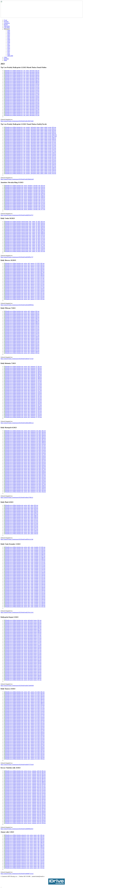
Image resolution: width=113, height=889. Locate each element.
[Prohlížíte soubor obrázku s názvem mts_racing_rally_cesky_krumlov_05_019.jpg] (24, 574)
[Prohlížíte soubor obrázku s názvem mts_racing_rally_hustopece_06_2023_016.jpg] (25, 453)
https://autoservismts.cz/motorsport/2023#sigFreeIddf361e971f (17, 215)
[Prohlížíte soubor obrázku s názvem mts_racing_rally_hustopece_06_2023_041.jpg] (25, 490)
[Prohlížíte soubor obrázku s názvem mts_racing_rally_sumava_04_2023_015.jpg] (24, 712)
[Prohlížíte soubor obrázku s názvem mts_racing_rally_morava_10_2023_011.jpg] (24, 278)
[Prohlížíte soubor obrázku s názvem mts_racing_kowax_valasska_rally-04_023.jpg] (25, 803)
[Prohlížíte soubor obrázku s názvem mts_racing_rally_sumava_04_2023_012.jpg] (24, 708)
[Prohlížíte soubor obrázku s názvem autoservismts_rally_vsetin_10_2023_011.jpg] (24, 236)
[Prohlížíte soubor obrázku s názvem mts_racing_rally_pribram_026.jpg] (21, 348)
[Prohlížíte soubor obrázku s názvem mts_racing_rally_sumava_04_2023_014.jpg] (24, 711)
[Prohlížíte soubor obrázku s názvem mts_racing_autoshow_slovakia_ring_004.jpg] (24, 190)
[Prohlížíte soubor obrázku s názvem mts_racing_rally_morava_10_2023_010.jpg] (24, 276)
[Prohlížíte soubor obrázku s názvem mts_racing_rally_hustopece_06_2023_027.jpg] (25, 469)
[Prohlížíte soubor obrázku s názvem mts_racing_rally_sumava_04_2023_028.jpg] (24, 732)
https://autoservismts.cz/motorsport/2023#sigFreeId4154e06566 (17, 685)
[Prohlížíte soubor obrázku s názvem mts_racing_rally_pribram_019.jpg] (21, 338)
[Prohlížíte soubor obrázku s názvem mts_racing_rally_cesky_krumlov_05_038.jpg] (24, 602)
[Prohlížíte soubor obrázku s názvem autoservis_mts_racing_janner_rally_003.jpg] (24, 838)
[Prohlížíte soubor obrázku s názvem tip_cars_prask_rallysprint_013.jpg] (21, 88)
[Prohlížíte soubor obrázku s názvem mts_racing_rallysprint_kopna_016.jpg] (22, 642)
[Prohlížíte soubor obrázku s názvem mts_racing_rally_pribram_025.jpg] (21, 347)
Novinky (6, 21)
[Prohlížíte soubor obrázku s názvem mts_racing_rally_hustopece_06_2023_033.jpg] (25, 478)
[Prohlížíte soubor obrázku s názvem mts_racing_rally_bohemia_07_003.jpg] (23, 369)
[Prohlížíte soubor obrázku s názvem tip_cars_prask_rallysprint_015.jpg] (21, 91)
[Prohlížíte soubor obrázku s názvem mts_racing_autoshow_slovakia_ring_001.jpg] (24, 185)
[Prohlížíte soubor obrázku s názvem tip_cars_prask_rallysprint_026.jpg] (21, 107)
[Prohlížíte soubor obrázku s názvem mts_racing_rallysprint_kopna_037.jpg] (22, 674)
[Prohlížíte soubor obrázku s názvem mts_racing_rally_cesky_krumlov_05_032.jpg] (24, 593)
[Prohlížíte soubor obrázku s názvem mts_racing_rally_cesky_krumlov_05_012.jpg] (24, 563)
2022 (8, 36)
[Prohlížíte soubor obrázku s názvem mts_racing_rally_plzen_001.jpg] (21, 505)
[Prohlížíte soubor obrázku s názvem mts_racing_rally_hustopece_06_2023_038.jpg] (25, 485)
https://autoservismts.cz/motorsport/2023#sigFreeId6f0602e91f (17, 828)
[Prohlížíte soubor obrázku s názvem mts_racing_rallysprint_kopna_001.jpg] (22, 620)
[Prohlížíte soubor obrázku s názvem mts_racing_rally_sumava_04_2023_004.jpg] (24, 696)
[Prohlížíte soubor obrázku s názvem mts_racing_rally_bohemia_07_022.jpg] (23, 397)
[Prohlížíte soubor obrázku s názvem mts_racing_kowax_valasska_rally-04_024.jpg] (25, 805)
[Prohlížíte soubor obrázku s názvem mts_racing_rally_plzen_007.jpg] (21, 514)
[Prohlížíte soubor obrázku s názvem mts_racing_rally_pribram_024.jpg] (21, 345)
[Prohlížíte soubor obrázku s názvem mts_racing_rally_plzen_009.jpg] (21, 517)
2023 (8, 35)
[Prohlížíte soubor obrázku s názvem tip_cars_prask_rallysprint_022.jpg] (21, 102)
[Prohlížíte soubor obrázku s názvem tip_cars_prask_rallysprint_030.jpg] (21, 113)
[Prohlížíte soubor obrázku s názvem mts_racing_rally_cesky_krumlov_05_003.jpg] (24, 550)
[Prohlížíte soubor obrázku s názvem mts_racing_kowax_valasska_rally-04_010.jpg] (25, 784)
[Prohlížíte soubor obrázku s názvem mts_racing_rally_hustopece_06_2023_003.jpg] (25, 433)
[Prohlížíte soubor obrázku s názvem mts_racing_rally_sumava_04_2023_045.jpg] (24, 757)
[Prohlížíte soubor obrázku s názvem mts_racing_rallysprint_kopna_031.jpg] (22, 665)
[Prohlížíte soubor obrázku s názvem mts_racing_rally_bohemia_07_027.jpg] (23, 405)
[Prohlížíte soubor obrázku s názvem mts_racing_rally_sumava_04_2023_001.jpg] (24, 692)
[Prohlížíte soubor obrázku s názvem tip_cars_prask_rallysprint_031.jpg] (21, 115)
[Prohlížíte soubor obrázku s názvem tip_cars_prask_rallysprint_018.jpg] (21, 96)
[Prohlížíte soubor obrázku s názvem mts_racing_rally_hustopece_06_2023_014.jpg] (25, 450)
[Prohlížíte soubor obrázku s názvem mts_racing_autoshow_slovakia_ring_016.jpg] (24, 208)
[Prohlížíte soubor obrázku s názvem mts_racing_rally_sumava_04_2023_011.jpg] (24, 706)
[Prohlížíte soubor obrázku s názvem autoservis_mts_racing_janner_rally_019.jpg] (24, 862)
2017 (8, 44)
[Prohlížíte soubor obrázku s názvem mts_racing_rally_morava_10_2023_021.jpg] (24, 293)
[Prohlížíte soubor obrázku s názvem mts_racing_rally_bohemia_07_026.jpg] (23, 403)
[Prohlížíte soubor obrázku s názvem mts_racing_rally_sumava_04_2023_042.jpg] (24, 753)
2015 (8, 47)
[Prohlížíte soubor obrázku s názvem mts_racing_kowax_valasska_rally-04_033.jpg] (25, 818)
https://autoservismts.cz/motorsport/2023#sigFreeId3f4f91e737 (17, 257)
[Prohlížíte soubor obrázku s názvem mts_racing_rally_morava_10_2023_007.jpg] (24, 272)
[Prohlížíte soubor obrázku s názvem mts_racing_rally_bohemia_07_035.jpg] (23, 417)
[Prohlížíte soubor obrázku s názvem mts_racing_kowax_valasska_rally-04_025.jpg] (25, 806)
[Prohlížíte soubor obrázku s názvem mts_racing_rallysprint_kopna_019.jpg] (22, 647)
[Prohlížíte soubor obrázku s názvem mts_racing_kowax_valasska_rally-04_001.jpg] (25, 771)
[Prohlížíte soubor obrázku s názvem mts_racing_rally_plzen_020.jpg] (21, 533)
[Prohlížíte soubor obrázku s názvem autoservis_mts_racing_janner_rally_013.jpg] (24, 853)
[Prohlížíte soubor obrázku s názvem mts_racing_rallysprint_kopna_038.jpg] (22, 675)
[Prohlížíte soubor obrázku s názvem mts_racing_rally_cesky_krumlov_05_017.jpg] (24, 571)
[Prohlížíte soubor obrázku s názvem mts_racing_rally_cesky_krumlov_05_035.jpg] (24, 597)
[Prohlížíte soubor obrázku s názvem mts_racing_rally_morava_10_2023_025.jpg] (24, 299)
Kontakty (6, 58)
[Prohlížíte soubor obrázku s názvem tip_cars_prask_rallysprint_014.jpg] (21, 90)
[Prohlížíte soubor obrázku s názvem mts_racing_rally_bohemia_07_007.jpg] (23, 375)
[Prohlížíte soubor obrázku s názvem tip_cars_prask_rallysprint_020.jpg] (21, 99)
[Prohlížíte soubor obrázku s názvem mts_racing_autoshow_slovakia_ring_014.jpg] (24, 205)
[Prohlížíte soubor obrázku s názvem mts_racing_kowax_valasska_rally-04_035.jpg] (25, 821)
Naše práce (7, 26)
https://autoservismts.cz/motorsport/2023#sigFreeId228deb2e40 (17, 179)
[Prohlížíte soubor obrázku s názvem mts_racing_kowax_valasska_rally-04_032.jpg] (25, 817)
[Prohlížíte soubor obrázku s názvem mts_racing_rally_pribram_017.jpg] (21, 335)
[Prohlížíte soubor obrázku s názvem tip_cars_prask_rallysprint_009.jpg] (21, 82)
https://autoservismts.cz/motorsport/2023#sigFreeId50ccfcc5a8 (17, 539)
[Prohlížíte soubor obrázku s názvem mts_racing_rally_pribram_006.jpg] (21, 318)
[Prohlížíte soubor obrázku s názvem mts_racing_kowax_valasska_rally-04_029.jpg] (25, 812)
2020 (8, 39)
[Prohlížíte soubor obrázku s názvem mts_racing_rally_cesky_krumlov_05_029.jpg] (24, 588)
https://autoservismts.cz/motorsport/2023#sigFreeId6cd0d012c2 (17, 423)
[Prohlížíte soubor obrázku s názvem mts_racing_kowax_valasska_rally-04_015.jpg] (25, 791)
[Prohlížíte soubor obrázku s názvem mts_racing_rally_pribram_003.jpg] (21, 314)
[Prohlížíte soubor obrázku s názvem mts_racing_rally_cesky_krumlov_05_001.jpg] (24, 547)
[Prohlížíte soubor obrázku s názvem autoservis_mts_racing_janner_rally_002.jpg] (24, 836)
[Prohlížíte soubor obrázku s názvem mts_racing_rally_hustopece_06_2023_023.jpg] (25, 463)
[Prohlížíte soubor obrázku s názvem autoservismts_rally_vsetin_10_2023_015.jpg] (24, 242)
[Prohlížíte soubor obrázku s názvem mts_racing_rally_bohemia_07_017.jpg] (23, 390)
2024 (8, 33)
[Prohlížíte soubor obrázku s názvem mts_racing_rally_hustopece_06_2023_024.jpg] (25, 465)
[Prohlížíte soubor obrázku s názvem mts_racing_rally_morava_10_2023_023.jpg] (24, 296)
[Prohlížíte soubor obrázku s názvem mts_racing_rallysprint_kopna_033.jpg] (22, 668)
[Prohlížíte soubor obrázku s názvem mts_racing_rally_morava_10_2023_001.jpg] (24, 263)
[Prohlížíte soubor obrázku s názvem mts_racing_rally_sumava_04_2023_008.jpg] (24, 702)
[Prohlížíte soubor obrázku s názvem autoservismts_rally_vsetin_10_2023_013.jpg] (24, 239)
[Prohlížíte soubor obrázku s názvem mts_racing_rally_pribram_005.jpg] (21, 317)
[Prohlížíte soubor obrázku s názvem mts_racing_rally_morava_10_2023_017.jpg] (24, 287)
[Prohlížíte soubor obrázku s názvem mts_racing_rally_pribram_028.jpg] (21, 351)
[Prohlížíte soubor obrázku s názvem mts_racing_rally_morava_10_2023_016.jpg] (24, 285)
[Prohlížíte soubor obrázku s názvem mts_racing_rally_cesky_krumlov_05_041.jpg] (24, 606)
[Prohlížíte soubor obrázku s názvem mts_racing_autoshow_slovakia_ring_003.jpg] (24, 188)
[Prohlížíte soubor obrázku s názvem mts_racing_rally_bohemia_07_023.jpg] (23, 399)
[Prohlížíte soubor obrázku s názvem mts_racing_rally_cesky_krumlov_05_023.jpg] (24, 580)
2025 (8, 32)
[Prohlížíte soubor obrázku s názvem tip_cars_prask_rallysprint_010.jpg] (21, 84)
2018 (8, 42)
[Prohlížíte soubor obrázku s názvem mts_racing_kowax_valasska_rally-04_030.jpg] (25, 814)
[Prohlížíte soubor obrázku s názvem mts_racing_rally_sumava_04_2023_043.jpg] (24, 754)
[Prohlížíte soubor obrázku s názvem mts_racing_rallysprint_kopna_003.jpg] (22, 623)
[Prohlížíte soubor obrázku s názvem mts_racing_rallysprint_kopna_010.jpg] (22, 633)
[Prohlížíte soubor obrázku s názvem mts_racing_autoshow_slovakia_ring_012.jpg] (24, 202)
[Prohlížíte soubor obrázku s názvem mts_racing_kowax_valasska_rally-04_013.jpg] (25, 789)
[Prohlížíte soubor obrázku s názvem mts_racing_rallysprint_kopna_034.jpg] (22, 669)
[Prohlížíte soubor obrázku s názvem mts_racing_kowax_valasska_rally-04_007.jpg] (25, 780)
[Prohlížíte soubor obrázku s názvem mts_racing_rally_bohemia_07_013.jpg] (23, 384)
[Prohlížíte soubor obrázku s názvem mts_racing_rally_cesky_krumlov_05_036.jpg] (24, 599)
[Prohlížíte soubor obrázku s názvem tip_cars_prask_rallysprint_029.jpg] (21, 112)
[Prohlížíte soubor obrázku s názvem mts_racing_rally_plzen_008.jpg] (21, 515)
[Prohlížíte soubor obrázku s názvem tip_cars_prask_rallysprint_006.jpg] (21, 78)
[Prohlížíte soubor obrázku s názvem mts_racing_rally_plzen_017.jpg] (21, 529)
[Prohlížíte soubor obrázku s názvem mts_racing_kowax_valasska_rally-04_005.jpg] (25, 777)
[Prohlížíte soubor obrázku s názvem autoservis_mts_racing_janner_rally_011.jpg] (24, 850)
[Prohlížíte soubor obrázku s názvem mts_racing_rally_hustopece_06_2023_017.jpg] (25, 454)
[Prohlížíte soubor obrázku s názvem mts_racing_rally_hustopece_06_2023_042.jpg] (25, 491)
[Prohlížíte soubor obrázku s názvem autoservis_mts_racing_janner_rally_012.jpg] (24, 851)
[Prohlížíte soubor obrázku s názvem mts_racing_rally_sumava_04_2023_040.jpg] (24, 750)
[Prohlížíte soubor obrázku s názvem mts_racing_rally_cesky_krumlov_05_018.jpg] (24, 572)
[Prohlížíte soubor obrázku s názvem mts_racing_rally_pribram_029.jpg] (21, 353)
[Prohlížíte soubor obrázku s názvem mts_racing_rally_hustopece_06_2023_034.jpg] (25, 479)
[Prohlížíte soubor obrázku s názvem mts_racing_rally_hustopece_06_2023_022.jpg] (25, 462)
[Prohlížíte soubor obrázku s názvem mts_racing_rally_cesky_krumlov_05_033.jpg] (24, 594)
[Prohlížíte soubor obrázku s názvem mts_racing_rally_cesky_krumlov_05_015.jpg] (24, 568)
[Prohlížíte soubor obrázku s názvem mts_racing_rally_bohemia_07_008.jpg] (23, 377)
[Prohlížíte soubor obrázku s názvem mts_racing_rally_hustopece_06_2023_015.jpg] (25, 451)
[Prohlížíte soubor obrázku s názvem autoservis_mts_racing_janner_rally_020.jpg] (24, 863)
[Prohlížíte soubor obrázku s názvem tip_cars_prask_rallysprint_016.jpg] (21, 93)
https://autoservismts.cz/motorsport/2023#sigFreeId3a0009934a (17, 305)
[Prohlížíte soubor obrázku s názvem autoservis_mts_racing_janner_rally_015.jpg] (24, 856)
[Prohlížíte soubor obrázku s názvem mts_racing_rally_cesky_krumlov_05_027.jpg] (24, 586)
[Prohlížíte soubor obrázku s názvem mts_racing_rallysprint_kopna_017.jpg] (22, 644)
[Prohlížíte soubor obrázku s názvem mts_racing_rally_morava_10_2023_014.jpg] (24, 282)
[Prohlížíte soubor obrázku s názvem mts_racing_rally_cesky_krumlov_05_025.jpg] (24, 583)
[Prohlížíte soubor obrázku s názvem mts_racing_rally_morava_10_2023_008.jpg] (24, 274)
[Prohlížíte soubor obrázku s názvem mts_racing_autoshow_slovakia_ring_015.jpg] (24, 206)
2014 (8, 48)
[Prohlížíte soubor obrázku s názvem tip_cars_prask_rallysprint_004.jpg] (21, 75)
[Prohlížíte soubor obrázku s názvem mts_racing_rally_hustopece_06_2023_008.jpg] (25, 441)
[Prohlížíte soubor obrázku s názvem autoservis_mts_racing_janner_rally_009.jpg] (24, 847)
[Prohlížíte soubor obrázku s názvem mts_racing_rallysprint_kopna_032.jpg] (22, 666)
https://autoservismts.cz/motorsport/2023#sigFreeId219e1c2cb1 (17, 612)
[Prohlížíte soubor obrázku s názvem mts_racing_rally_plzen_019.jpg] (21, 532)
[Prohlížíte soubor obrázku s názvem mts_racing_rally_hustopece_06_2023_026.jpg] (25, 468)
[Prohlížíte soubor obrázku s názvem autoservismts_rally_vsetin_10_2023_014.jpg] (24, 241)
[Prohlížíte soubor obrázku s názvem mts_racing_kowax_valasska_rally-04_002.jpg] (25, 772)
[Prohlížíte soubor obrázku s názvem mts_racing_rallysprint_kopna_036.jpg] (22, 672)
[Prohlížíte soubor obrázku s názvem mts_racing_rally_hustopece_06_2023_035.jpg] (25, 481)
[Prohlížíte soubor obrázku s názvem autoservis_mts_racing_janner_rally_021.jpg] (24, 865)
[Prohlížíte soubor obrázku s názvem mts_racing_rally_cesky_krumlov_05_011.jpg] (24, 562)
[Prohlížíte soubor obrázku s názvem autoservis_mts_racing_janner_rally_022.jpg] (24, 866)
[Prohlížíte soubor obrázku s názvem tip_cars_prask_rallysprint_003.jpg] (21, 73)
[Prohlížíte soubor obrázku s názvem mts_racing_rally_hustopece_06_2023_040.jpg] (25, 488)
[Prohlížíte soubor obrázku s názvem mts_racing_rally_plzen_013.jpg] (21, 523)
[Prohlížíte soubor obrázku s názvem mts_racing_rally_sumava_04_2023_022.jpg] (24, 723)
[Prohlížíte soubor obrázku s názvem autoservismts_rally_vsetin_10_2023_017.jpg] (24, 245)
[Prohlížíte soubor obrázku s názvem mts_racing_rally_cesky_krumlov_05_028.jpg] (24, 587)
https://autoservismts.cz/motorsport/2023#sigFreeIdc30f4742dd (17, 121)
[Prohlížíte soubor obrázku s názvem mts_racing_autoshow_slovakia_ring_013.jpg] (24, 203)
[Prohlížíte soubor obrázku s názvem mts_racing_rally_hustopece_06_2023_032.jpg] (25, 477)
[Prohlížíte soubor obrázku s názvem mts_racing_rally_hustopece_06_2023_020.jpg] (25, 459)
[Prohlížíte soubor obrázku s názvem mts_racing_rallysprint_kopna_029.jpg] (22, 662)
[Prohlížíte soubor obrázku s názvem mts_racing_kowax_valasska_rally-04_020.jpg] (25, 799)
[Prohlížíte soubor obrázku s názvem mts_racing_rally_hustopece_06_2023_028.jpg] (25, 471)
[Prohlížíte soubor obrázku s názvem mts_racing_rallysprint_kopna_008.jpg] (22, 630)
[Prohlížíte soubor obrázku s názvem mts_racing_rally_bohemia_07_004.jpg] (23, 371)
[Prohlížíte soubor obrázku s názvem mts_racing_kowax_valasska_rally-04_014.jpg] (25, 790)
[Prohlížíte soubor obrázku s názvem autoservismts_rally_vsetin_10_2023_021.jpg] (24, 251)
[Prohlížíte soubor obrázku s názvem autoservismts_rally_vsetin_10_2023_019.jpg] (24, 248)
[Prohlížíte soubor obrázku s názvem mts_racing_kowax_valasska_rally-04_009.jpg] (25, 783)
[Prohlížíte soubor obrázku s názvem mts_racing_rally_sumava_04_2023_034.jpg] (24, 741)
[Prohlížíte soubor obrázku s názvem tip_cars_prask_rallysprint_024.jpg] (21, 105)
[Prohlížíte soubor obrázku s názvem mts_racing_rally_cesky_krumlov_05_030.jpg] (24, 590)
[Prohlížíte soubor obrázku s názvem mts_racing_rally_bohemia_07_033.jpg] (23, 414)
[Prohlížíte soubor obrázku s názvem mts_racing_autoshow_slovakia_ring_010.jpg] (24, 199)
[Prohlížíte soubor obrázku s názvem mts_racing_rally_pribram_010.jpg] (21, 324)
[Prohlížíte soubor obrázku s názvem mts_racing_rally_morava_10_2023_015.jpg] (24, 284)
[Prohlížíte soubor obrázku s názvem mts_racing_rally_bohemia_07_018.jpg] (23, 391)
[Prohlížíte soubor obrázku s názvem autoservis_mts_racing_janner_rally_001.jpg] (24, 835)
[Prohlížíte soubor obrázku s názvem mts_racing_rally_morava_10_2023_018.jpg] (24, 288)
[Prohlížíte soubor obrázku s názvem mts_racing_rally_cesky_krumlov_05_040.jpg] (24, 605)
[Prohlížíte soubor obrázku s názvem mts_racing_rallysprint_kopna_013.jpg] (22, 638)
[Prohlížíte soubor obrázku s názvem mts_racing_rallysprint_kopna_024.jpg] (22, 654)
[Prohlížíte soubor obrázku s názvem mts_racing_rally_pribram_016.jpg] (21, 333)
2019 (8, 41)
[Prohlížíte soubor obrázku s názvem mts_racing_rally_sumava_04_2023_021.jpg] (24, 721)
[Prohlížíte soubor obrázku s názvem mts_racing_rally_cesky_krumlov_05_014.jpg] (24, 566)
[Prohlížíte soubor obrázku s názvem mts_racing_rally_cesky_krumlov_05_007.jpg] (24, 556)
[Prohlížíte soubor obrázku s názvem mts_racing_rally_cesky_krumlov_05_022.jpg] (24, 578)
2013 (8, 50)
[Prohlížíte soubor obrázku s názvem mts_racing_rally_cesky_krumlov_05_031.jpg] (24, 591)
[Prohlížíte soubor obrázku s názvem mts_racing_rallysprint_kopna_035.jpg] (22, 671)
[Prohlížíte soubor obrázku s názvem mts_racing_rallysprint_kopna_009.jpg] (22, 632)
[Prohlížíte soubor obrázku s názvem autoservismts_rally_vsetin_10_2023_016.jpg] (24, 244)
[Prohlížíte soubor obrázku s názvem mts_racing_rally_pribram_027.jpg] (21, 350)
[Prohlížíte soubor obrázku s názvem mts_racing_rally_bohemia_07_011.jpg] (23, 381)
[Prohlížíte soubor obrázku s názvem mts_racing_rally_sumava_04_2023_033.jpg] (24, 739)
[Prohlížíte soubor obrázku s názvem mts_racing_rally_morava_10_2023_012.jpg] (24, 279)
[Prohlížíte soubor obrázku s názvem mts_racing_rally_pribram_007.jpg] (21, 320)
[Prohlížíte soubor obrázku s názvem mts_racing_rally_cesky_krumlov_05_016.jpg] (24, 569)
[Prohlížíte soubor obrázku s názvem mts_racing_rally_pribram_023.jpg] (21, 344)
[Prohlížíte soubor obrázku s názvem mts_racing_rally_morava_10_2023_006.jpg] (24, 271)
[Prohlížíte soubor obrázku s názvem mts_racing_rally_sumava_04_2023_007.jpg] (24, 701)
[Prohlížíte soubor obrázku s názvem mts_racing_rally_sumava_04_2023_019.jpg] (24, 718)
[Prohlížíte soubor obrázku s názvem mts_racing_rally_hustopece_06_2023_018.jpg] (25, 456)
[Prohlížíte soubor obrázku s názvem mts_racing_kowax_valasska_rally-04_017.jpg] (25, 794)
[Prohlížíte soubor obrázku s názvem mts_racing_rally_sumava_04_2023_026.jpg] (24, 729)
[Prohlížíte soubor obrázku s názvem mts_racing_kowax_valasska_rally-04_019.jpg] (25, 797)
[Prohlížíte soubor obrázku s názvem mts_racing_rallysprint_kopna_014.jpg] (22, 639)
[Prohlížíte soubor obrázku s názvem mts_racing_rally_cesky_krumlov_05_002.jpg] (24, 548)
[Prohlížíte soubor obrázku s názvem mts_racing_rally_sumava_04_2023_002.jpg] (24, 693)
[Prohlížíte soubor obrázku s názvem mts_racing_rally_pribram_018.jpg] (21, 336)
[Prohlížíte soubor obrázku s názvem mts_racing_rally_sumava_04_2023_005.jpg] (24, 698)
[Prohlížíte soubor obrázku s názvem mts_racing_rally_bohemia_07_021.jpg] (23, 396)
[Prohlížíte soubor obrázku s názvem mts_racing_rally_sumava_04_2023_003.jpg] (24, 695)
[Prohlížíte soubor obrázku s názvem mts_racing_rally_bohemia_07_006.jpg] (23, 374)
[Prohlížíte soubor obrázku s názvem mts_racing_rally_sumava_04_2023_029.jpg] (24, 733)
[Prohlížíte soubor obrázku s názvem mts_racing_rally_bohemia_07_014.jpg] (23, 386)
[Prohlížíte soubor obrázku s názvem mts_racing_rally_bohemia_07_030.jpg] (23, 409)
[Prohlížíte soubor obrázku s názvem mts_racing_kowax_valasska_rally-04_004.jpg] (25, 775)
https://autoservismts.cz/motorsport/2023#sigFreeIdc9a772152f (17, 358)
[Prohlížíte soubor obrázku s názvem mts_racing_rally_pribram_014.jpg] (21, 330)
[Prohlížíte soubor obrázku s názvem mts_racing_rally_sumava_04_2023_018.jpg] (24, 717)
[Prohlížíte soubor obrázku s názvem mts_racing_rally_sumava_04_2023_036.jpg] (24, 744)
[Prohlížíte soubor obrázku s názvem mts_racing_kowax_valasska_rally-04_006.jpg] (25, 778)
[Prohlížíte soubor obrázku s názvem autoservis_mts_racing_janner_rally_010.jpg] (24, 848)
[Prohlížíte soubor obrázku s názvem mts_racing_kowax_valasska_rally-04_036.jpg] (25, 823)
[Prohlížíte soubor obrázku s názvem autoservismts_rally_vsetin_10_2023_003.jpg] (24, 224)
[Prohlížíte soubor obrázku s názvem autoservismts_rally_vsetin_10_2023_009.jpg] (24, 233)
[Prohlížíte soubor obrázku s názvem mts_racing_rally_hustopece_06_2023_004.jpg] (25, 435)
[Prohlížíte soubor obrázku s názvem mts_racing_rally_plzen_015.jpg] (21, 526)
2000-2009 (10, 55)
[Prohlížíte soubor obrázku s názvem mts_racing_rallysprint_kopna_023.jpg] (22, 653)
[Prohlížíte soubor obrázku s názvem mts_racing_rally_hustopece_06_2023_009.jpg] (25, 442)
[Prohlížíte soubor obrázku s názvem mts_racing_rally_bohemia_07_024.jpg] (23, 400)
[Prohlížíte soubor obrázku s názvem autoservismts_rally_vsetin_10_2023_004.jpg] (24, 226)
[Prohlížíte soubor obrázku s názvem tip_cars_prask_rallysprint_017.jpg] (21, 94)
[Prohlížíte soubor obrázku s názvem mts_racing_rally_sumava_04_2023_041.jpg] (24, 751)
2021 (8, 38)
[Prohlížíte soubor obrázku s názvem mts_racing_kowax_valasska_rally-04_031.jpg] (25, 815)
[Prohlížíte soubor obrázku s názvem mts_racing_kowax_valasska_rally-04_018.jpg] (25, 796)
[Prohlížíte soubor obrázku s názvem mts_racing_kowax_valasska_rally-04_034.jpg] (25, 820)
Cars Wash (7, 27)
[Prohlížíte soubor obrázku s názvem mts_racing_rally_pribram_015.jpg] (21, 332)
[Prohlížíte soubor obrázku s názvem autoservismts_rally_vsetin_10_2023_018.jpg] (24, 247)
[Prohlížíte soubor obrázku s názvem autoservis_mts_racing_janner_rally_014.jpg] (24, 854)
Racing (6, 24)
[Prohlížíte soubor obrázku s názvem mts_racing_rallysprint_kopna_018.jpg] (22, 645)
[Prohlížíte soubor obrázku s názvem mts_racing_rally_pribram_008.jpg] (21, 321)
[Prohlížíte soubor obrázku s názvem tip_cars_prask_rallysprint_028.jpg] (21, 110)
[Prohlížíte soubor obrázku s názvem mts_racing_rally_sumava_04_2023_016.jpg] (24, 714)
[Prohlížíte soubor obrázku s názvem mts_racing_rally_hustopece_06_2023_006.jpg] (25, 438)
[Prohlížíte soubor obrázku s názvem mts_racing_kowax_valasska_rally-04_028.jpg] (25, 811)
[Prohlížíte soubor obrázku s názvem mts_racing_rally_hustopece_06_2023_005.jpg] (25, 436)
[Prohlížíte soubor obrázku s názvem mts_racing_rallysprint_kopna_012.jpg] (22, 636)
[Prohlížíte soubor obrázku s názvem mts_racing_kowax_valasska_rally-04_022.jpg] (25, 802)
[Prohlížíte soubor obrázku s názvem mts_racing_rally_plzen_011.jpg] (21, 520)
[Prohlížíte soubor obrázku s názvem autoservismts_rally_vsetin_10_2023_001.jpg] (24, 221)
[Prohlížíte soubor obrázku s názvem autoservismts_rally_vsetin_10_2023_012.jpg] (24, 238)
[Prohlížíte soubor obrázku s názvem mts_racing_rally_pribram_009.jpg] (21, 323)
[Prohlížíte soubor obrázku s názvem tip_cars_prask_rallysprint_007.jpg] (21, 79)
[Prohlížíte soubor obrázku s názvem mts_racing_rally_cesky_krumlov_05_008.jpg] (24, 557)
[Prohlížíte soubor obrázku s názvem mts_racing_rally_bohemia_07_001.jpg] (23, 366)
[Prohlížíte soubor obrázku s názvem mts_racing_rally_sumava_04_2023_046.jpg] (24, 758)
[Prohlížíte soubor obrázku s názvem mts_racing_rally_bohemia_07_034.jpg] (23, 415)
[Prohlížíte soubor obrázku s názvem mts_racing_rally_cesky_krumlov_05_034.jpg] (24, 596)
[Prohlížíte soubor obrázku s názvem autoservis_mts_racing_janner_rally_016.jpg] (24, 857)
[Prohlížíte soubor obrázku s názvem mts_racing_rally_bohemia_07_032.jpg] (23, 412)
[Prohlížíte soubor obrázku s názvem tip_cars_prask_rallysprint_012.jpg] (21, 87)
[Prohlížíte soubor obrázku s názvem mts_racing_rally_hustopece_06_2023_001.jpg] (25, 430)
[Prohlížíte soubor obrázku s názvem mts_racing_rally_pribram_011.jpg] (21, 326)
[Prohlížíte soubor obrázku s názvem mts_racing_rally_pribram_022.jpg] (21, 342)
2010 (8, 54)
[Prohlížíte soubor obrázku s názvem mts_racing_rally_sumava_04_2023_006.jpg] (24, 699)
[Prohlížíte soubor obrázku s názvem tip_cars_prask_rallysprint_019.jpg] (21, 97)
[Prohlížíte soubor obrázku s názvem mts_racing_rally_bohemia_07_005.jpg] (23, 372)
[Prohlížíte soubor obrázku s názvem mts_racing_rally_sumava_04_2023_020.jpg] (24, 720)
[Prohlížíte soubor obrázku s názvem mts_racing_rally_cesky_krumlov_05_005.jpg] (24, 553)
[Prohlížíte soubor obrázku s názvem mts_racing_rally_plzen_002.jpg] (21, 506)
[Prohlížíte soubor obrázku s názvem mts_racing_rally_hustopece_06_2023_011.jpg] (25, 445)
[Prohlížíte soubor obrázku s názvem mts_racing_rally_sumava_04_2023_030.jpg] (24, 735)
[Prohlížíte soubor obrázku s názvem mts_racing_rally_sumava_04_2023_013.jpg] (24, 709)
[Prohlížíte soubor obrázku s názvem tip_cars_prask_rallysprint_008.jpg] (21, 81)
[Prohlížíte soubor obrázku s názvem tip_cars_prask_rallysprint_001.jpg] (21, 70)
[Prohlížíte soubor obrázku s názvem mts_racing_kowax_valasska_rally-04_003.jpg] (25, 774)
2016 (8, 45)
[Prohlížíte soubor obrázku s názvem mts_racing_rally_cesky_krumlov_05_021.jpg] (24, 577)
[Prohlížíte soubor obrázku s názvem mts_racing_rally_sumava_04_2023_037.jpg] (24, 745)
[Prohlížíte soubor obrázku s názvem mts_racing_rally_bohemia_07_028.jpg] (23, 406)
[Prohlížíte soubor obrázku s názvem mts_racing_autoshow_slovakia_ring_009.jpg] (24, 197)
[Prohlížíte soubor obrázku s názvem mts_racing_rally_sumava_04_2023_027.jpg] (24, 730)
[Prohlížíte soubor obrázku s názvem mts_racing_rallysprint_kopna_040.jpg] (22, 678)
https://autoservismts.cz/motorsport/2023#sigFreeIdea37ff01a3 (17, 497)
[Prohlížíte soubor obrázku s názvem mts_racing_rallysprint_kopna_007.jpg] (22, 629)
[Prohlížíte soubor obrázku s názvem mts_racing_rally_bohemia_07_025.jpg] (23, 402)
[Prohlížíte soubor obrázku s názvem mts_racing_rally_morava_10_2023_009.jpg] (24, 275)
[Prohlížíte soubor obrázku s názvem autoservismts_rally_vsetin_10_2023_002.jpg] (24, 223)
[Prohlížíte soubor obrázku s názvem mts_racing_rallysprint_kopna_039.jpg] (22, 676)
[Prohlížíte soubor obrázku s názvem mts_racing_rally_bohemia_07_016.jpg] (23, 389)
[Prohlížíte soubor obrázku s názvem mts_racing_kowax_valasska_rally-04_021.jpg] (25, 800)
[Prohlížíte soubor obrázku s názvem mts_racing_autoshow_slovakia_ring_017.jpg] (24, 209)
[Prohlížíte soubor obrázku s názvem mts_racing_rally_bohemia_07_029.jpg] (23, 408)
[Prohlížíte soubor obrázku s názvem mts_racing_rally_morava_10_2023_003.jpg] (24, 266)
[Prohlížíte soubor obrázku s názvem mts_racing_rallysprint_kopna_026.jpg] (22, 657)
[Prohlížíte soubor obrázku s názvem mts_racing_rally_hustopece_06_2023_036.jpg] (25, 482)
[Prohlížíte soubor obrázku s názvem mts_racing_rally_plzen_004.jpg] (21, 509)
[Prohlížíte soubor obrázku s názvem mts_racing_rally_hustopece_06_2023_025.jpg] (25, 466)
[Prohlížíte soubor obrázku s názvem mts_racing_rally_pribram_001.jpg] (21, 311)
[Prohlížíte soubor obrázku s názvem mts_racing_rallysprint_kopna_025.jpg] (22, 656)
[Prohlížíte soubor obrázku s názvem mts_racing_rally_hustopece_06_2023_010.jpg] (25, 444)
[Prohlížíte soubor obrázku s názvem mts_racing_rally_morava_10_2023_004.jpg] (24, 268)
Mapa (5, 60)
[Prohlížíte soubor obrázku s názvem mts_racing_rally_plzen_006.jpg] (21, 512)
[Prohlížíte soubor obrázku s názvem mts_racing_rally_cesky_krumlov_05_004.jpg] (24, 551)
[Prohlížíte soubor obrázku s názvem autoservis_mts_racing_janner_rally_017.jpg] (24, 859)
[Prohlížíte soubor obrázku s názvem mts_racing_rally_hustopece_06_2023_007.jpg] (25, 439)
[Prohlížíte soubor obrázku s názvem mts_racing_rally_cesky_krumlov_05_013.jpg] (24, 565)
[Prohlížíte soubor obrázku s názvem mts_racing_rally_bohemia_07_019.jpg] (23, 393)
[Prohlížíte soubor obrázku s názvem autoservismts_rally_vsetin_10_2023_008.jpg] (24, 232)
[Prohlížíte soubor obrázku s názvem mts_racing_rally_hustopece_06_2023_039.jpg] (25, 487)
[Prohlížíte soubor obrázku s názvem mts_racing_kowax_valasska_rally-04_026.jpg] (25, 808)
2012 (8, 51)
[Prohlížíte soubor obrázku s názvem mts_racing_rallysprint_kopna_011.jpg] (22, 635)
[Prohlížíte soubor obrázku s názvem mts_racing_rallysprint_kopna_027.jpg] (22, 659)
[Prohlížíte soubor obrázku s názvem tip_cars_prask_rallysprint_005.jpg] (21, 76)
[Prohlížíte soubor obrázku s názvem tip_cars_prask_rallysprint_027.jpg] (21, 109)
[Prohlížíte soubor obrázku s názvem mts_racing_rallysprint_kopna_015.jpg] (22, 641)
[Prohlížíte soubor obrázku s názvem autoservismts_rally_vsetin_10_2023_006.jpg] (24, 229)
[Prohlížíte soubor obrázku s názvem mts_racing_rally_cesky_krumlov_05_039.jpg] (24, 603)
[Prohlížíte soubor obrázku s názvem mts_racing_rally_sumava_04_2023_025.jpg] (24, 727)
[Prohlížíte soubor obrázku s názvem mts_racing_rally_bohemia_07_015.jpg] (23, 387)
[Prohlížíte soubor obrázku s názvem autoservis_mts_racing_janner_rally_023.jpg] (24, 868)
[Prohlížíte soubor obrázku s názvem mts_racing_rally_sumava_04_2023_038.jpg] (24, 747)
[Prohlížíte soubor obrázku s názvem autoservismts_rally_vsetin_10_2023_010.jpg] (24, 235)
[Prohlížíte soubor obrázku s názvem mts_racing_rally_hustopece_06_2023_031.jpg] (25, 475)
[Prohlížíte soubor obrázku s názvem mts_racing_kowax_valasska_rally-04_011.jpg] (24, 786)
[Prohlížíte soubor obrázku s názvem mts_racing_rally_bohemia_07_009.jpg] (23, 378)
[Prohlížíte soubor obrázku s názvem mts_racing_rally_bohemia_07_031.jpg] (23, 411)
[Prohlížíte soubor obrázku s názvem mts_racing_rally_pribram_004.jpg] (21, 315)
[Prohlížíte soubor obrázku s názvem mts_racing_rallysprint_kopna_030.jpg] (22, 663)
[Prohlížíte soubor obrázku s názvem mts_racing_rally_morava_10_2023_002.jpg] (24, 265)
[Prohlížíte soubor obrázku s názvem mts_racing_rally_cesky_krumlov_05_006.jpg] (24, 554)
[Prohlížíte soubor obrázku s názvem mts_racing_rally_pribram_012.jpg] (21, 327)
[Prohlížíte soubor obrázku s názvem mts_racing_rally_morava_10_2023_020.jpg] (24, 291)
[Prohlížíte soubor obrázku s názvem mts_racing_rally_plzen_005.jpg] (21, 511)
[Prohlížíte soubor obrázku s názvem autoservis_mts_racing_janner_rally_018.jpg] (24, 860)
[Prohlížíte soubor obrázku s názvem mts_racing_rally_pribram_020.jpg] (21, 339)
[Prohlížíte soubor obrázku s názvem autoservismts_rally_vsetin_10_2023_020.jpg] (24, 249)
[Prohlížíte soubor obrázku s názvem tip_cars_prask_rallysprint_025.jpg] (21, 106)
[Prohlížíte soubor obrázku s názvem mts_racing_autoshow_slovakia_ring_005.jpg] (24, 191)
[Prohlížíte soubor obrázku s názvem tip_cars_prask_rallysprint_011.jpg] (21, 85)
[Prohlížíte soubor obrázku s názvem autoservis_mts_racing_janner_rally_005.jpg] (24, 841)
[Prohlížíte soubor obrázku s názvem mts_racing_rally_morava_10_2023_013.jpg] (24, 281)
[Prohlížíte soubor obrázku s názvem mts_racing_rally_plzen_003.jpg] (21, 508)
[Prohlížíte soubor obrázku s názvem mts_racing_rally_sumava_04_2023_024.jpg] (24, 726)
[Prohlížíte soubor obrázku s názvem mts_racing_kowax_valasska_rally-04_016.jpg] (25, 793)
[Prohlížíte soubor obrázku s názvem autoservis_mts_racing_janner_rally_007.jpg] (24, 844)
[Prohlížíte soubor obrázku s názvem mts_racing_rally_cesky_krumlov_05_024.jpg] (24, 581)
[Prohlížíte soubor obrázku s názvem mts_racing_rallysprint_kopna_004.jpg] (22, 624)
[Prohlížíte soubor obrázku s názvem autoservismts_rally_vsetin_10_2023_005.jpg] (24, 227)
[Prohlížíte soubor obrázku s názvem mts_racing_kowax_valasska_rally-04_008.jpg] (25, 781)
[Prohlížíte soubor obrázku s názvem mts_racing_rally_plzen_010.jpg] (21, 518)
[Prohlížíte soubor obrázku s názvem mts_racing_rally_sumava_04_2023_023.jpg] (24, 724)
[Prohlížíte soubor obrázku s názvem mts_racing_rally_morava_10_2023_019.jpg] (24, 290)
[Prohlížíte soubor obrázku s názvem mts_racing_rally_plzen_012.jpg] (21, 521)
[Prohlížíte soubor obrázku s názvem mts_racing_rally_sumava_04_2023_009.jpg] (24, 703)
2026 (8, 30)
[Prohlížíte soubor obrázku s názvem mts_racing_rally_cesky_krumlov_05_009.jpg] (24, 559)
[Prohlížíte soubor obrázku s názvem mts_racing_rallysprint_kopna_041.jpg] (22, 679)
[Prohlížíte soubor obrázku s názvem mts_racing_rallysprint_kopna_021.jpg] (22, 650)
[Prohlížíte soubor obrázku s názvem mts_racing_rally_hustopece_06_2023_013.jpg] (25, 448)
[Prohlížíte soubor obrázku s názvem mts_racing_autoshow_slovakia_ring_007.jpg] (24, 194)
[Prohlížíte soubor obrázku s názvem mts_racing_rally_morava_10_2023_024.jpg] (24, 297)
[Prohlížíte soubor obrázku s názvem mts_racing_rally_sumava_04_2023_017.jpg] (24, 715)
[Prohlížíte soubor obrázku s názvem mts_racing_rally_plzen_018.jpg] (21, 530)
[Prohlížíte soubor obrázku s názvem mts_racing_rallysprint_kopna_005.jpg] (22, 626)
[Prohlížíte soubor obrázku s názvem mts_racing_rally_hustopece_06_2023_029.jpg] (25, 472)
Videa (5, 57)
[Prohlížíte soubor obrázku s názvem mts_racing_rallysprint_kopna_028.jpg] (22, 660)
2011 (8, 52)
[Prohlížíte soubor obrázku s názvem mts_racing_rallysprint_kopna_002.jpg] (22, 621)
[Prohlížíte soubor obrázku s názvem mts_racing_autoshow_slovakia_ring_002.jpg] (24, 187)
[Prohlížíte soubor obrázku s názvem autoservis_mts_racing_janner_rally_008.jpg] (24, 845)
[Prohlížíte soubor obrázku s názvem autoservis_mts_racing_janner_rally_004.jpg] (24, 839)
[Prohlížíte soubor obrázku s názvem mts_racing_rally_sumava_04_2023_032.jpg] (24, 738)
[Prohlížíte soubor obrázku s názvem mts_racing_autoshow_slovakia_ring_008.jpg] (24, 196)
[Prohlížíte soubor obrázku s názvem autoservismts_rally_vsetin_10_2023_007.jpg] (24, 230)
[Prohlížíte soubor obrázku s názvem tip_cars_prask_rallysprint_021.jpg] (21, 100)
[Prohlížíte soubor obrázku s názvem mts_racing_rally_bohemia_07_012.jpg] (23, 383)
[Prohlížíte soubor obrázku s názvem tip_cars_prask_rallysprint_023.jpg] (21, 103)
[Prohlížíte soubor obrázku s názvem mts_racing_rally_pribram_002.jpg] (21, 312)
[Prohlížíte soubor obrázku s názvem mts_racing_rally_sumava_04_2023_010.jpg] (24, 705)
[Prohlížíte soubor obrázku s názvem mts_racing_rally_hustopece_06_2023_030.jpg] (25, 474)
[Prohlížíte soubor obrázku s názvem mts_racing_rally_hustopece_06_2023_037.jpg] (25, 484)
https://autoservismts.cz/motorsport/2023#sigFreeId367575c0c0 (17, 764)
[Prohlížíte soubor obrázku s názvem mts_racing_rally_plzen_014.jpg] (21, 524)
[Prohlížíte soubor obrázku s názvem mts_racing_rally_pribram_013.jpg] (21, 329)
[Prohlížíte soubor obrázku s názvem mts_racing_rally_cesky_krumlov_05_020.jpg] (24, 575)
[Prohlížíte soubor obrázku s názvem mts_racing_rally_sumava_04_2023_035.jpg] (24, 742)
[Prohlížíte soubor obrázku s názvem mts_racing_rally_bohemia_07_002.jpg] (23, 368)
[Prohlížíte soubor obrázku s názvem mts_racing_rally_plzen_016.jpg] (21, 527)
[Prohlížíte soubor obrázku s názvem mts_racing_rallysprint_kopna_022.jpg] (22, 651)
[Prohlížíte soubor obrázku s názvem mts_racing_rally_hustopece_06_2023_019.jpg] (25, 457)
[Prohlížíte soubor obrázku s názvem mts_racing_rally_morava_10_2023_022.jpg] (24, 294)
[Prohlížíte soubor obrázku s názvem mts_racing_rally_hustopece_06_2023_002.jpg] (25, 432)
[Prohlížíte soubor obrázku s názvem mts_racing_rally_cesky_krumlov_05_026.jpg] (24, 584)
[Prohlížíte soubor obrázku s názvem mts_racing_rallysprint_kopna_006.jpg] (22, 627)
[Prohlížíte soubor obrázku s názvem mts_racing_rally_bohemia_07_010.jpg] (23, 380)
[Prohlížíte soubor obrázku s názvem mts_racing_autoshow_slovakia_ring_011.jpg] (24, 200)
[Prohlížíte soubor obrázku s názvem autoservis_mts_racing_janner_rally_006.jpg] (24, 842)
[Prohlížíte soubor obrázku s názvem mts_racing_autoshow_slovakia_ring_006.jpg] (24, 193)
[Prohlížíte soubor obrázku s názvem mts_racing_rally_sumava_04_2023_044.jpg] (24, 755)
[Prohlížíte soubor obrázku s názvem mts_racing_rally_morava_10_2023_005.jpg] (24, 269)
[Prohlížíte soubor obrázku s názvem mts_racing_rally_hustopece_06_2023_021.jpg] (25, 460)
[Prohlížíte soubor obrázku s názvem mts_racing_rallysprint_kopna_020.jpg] (22, 648)
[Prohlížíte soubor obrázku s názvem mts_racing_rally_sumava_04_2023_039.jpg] (24, 748)
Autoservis (7, 23)
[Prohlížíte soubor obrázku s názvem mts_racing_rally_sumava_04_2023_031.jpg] (24, 736)
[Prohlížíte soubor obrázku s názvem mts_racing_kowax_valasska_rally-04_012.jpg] (25, 787)
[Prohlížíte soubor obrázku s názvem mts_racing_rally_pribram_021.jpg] (21, 341)
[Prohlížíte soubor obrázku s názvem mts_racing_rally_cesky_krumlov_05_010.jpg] (24, 560)
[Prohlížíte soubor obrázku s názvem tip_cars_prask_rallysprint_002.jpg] (21, 72)
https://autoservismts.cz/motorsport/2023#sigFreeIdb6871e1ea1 (17, 873)
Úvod (5, 20)
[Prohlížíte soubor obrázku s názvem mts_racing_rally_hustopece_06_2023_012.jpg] (25, 447)
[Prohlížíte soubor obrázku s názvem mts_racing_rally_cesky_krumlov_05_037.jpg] (24, 600)
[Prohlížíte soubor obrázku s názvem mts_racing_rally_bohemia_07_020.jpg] (23, 394)
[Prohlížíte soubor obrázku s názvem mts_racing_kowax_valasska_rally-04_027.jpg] (25, 809)
